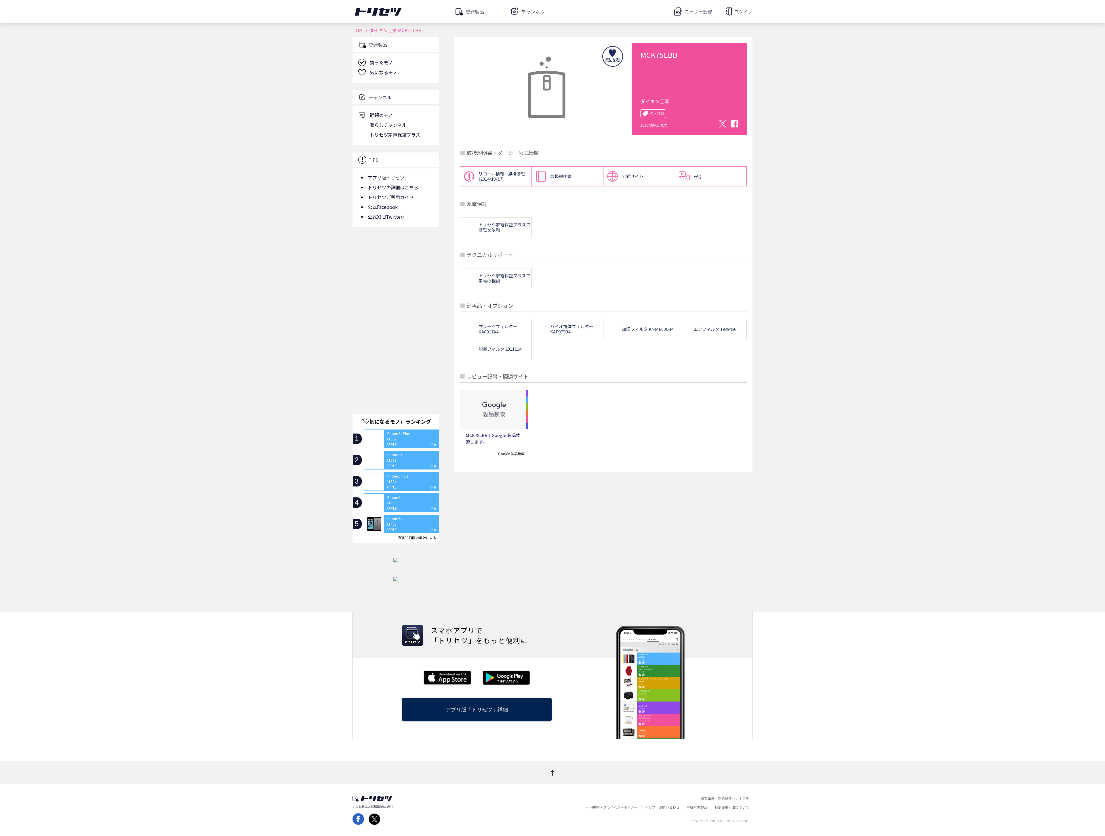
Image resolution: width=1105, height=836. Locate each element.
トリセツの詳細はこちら (393, 187)
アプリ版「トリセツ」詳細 (477, 710)
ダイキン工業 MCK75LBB (395, 30)
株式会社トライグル (733, 798)
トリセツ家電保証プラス (395, 134)
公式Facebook (383, 206)
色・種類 (657, 114)
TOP (357, 30)
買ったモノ (381, 62)
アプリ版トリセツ (386, 177)
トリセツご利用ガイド (391, 197)
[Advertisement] (396, 278)
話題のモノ (381, 115)
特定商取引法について (732, 807)
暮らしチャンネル (388, 124)
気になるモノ (383, 72)
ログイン (743, 11)
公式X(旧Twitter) (386, 216)
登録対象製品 (697, 807)
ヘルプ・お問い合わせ (662, 807)
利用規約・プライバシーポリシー (612, 807)
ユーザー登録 (698, 11)
